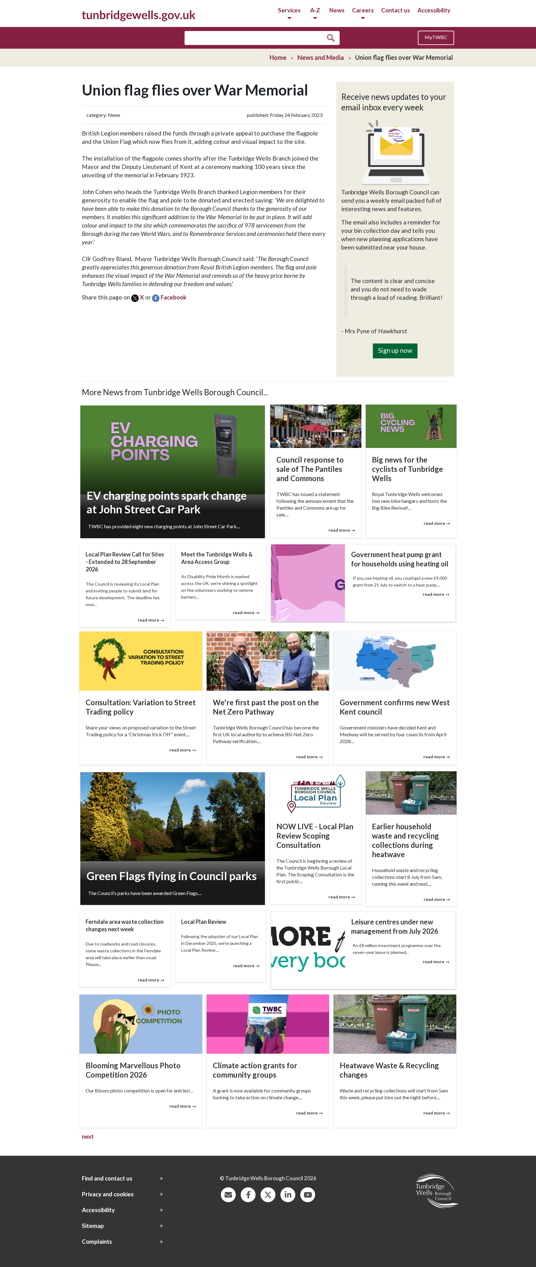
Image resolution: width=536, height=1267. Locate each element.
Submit (332, 38)
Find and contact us (107, 1178)
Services (289, 10)
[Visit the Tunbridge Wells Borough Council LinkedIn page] (288, 1194)
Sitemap (93, 1225)
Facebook (173, 297)
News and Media (320, 57)
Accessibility (434, 10)
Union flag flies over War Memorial (404, 57)
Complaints (97, 1241)
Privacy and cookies (108, 1194)
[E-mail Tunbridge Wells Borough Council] (228, 1194)
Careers (363, 10)
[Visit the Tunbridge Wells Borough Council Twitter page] (268, 1194)
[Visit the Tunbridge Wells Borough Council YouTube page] (307, 1194)
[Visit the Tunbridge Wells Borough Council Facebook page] (248, 1194)
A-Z (315, 10)
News (337, 10)
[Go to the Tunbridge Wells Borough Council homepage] (138, 15)
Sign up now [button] (395, 350)
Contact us (395, 10)
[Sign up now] (395, 339)
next (88, 1136)
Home (278, 57)
